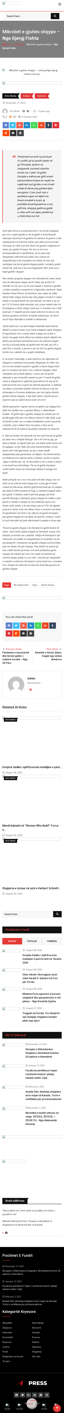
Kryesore (7, 1342)
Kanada (36, 1332)
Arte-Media (19, 44)
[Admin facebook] (23, 111)
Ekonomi (36, 1327)
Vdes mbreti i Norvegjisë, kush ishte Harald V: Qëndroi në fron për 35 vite (40, 978)
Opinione (41, 96)
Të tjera (6, 1361)
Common (52, 941)
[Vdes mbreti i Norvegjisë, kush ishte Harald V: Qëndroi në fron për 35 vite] (11, 975)
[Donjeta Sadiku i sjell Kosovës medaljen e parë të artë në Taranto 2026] (11, 956)
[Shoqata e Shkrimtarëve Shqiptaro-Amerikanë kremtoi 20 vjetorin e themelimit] (12, 1051)
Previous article (14, 649)
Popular (32, 941)
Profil (5, 1351)
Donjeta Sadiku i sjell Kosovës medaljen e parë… (32, 767)
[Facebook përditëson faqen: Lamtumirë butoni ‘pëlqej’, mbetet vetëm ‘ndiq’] (12, 1072)
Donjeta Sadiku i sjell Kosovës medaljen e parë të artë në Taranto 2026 (42, 959)
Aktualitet (7, 1323)
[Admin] (28, 111)
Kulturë (26, 96)
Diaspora (6, 1327)
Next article (52, 649)
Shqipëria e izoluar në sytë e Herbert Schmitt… (31, 888)
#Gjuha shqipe (47, 585)
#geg (34, 585)
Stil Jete (36, 1356)
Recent (12, 941)
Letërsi (5, 1347)
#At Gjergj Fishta (21, 585)
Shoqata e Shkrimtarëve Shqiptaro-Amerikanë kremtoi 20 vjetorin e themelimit (42, 1053)
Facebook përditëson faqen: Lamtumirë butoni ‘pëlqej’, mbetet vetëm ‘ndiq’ (41, 1074)
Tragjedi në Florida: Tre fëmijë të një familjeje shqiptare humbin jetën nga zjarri (41, 1017)
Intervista (7, 1332)
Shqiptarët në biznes (12, 1356)
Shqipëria (36, 1351)
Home (8, 44)
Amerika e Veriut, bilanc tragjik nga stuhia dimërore (48, 656)
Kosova (36, 1337)
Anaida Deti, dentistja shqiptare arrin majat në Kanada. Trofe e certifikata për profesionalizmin (43, 1095)
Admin (31, 678)
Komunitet (7, 1337)
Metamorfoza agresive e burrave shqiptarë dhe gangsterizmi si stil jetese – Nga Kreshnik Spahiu (42, 997)
